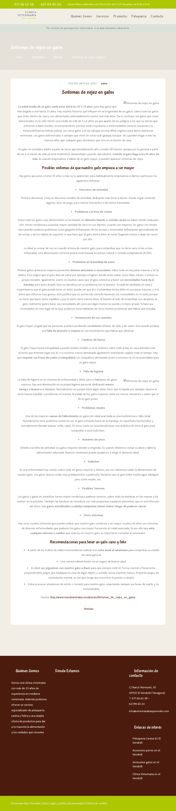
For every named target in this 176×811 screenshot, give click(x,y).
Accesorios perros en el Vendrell (146, 752)
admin (104, 83)
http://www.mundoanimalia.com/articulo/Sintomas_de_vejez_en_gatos (92, 597)
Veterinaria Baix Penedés (25, 803)
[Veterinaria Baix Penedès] (26, 16)
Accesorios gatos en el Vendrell (146, 764)
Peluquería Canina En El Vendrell (147, 740)
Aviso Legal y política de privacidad (62, 803)
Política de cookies (96, 803)
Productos (120, 16)
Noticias (58, 57)
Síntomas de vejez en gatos (88, 57)
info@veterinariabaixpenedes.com (149, 711)
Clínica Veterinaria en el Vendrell (146, 776)
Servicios (102, 16)
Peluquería (138, 16)
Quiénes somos (81, 16)
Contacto (157, 16)
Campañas (38, 57)
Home (19, 57)
